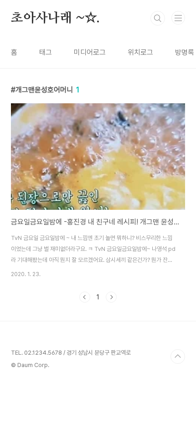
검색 (158, 18)
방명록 (184, 52)
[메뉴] (178, 18)
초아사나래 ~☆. (55, 18)
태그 (45, 52)
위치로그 (140, 52)
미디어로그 (90, 52)
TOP (177, 356)
